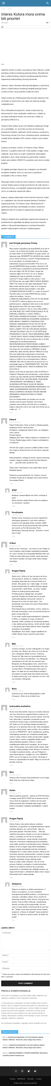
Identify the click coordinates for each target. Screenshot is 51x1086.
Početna (12, 1079)
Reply (11, 412)
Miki (14, 644)
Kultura (10, 9)
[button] (47, 3)
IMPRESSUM (21, 1079)
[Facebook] (16, 1071)
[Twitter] (28, 1071)
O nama (38, 1079)
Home (3, 9)
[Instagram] (22, 1071)
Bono (14, 689)
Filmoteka (30, 1079)
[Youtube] (35, 1071)
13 (49, 23)
